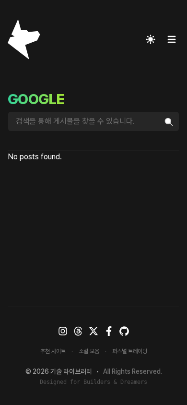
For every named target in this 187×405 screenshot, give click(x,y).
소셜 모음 (89, 351)
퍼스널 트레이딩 (129, 351)
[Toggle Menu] (171, 39)
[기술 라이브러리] (20, 39)
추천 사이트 (53, 351)
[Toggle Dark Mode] (150, 39)
